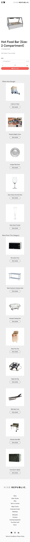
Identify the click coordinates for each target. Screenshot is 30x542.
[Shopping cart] (4, 2)
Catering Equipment (15, 520)
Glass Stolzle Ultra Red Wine (15, 195)
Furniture (15, 517)
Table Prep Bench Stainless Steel (15, 288)
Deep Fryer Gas (15, 348)
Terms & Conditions (11, 536)
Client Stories (15, 498)
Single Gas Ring (15, 379)
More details (15, 107)
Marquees (15, 514)
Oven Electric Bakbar (15, 470)
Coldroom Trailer (15, 104)
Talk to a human (15, 503)
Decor (15, 525)
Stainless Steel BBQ (15, 439)
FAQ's (15, 496)
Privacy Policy (20, 536)
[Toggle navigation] (2, 2)
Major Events (15, 506)
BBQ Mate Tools (15, 409)
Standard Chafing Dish (15, 318)
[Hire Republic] (21, 2)
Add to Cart (16, 68)
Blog (15, 501)
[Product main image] (15, 23)
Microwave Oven (15, 258)
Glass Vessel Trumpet (15, 225)
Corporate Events (15, 509)
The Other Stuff (15, 522)
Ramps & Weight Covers (15, 134)
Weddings (15, 511)
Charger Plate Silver (15, 164)
